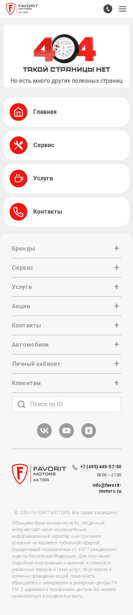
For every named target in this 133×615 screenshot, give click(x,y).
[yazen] (88, 437)
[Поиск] (21, 404)
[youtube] (66, 437)
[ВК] (44, 437)
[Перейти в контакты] (107, 8)
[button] (122, 8)
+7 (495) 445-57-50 (100, 466)
